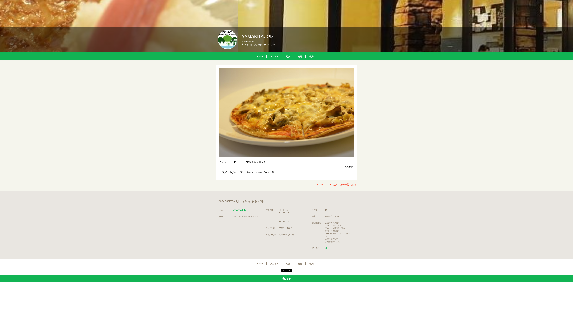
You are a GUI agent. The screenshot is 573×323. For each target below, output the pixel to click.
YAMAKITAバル (257, 36)
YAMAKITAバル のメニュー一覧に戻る (336, 184)
